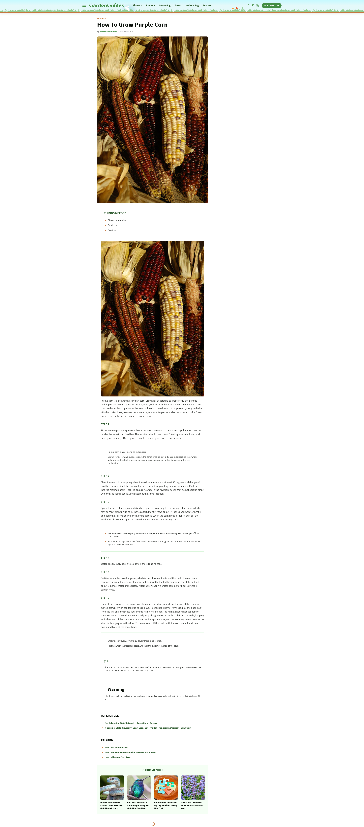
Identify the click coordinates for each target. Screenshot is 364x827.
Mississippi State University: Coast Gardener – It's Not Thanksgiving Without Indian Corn (148, 727)
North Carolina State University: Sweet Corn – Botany (131, 723)
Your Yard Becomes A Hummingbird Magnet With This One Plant (138, 805)
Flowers (137, 5)
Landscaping (192, 5)
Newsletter (273, 5)
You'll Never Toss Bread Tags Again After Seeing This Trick (165, 805)
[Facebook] (248, 5)
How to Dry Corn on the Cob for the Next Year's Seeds (130, 752)
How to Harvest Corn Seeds (118, 757)
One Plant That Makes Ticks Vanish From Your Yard (192, 805)
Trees (178, 5)
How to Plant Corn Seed (116, 747)
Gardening (165, 5)
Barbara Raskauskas (108, 32)
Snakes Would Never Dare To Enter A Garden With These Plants (111, 805)
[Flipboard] (253, 5)
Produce (150, 5)
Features (208, 5)
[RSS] (258, 5)
